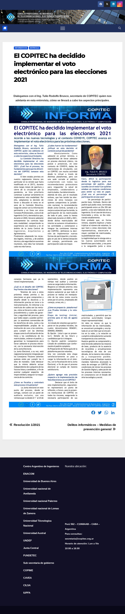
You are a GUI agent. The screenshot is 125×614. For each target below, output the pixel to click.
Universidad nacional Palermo (40, 501)
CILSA (27, 585)
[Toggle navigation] (62, 28)
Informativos (21, 48)
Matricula (34, 48)
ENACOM (28, 473)
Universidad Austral (34, 533)
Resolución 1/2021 (26, 425)
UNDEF (27, 540)
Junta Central (31, 548)
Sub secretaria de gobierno (38, 562)
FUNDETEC (30, 555)
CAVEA (27, 577)
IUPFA (26, 592)
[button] (119, 28)
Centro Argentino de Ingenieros (41, 466)
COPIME (28, 570)
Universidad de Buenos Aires (39, 481)
